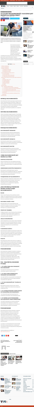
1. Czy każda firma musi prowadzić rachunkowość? (10, 87)
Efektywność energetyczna (27, 391)
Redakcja (3, 16)
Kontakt (23, 0)
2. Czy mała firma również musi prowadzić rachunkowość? (11, 88)
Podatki (4, 84)
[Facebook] (32, 0)
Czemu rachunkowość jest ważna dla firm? (7, 72)
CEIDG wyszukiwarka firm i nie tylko (18, 379)
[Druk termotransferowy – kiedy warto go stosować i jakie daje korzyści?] (25, 45)
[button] (32, 7)
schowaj (13, 64)
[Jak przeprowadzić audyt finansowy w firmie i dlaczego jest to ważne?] (11, 358)
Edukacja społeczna (26, 386)
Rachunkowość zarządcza (6, 70)
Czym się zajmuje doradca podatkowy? (30, 51)
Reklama (19, 0)
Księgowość (2, 359)
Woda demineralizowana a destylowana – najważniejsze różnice (30, 56)
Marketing (2, 8)
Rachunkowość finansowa (6, 69)
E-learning (25, 385)
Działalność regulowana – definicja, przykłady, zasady (18, 388)
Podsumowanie (3, 85)
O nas (16, 0)
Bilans (3, 78)
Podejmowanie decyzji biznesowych (8, 76)
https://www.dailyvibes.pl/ (5, 331)
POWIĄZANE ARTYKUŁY (4, 353)
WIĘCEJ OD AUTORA (12, 353)
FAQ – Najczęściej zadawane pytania (7, 86)
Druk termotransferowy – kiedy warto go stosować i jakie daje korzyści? (30, 46)
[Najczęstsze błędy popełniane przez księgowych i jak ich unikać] (19, 358)
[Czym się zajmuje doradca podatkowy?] (25, 51)
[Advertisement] (17, 3)
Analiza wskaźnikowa (5, 81)
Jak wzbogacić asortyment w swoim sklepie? (18, 383)
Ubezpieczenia (26, 6)
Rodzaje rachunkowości (5, 68)
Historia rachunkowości (5, 67)
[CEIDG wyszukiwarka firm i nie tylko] (13, 379)
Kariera (18, 6)
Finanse (15, 6)
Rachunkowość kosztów (6, 71)
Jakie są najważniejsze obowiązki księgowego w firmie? (5, 341)
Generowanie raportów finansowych (8, 75)
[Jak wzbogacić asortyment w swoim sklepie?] (13, 383)
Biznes (8, 6)
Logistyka (21, 6)
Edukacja (11, 6)
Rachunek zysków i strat (6, 79)
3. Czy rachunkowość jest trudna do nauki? (9, 89)
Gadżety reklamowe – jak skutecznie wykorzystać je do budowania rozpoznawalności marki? (28, 28)
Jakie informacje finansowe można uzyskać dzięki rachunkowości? (11, 77)
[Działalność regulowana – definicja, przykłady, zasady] (13, 387)
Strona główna (12, 0)
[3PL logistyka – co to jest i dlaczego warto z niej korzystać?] (25, 41)
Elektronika (25, 387)
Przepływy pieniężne (6, 80)
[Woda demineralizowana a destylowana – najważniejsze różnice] (25, 55)
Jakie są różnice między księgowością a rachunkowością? (18, 341)
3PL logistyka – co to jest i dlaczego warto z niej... (30, 41)
